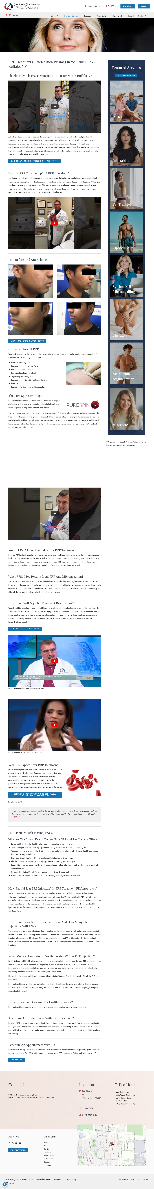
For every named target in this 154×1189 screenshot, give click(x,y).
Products (47, 1152)
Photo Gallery (49, 1155)
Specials (47, 1162)
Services (47, 1149)
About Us (47, 1146)
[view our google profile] (13, 15)
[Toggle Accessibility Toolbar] (4, 1184)
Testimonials (48, 1159)
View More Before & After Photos (27, 341)
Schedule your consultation (25, 629)
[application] (59, 16)
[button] (128, 6)
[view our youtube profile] (17, 15)
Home (46, 1142)
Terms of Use (135, 1179)
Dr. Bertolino (77, 611)
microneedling (14, 615)
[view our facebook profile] (6, 15)
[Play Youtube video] (54, 223)
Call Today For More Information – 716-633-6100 (35, 161)
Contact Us (16, 1060)
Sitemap (145, 1179)
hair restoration (39, 984)
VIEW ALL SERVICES (126, 75)
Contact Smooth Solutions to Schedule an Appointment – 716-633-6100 (35, 795)
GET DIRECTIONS (89, 1115)
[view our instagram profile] (10, 15)
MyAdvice (131, 445)
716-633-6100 (30, 1053)
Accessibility (123, 1179)
